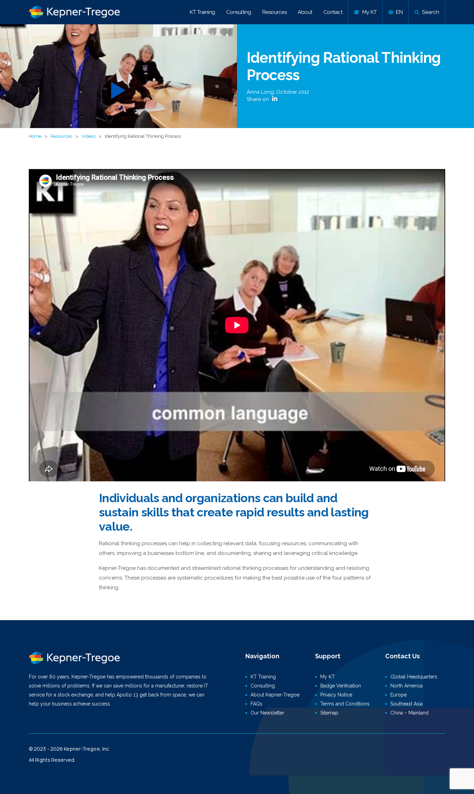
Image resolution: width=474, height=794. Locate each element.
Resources (274, 12)
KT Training (202, 12)
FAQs (256, 704)
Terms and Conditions (345, 704)
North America (406, 686)
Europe (398, 695)
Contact (332, 12)
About (305, 12)
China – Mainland (409, 713)
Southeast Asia (406, 704)
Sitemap (329, 713)
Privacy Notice (336, 695)
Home (35, 136)
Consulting (238, 12)
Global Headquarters (413, 676)
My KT (327, 676)
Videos (88, 136)
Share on (258, 99)
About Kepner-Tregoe (275, 695)
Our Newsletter (267, 713)
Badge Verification (340, 686)
